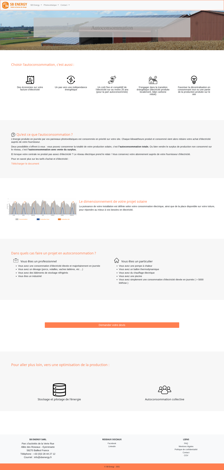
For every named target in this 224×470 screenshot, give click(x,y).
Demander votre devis (112, 325)
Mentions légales (186, 446)
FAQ (186, 443)
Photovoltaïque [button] (50, 5)
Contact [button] (64, 5)
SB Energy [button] (35, 5)
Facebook (112, 443)
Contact (186, 452)
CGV (186, 455)
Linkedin (112, 446)
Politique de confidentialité (186, 449)
